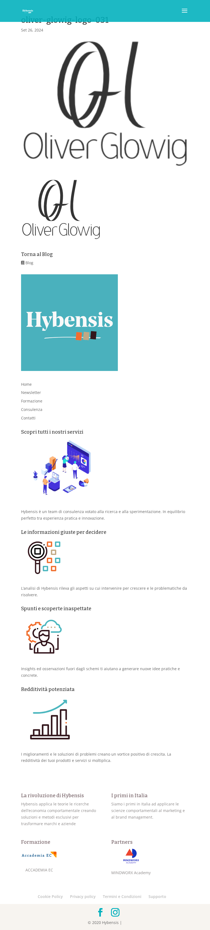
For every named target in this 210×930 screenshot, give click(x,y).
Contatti (28, 418)
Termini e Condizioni (122, 896)
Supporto (157, 896)
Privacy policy (83, 896)
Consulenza (31, 409)
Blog (28, 262)
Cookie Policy (50, 896)
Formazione (31, 401)
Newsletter (31, 392)
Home (26, 384)
